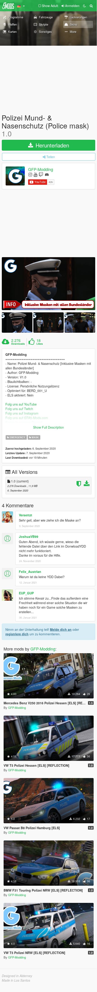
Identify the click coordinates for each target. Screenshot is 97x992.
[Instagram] (30, 174)
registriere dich (17, 634)
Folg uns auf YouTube (21, 404)
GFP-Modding (40, 169)
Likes (39, 343)
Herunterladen (51, 145)
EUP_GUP (26, 593)
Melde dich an (61, 629)
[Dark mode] (84, 5)
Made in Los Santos (16, 980)
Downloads (18, 343)
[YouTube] (35, 174)
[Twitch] (40, 174)
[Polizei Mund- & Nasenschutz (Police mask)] (48, 283)
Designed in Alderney (17, 975)
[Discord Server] (46, 174)
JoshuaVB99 (28, 536)
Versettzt (25, 515)
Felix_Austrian (30, 571)
